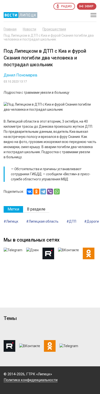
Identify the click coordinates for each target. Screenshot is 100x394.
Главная (10, 29)
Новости (29, 29)
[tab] (13, 209)
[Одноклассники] (36, 191)
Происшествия (54, 29)
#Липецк (11, 221)
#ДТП (71, 221)
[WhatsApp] (57, 191)
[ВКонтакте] (30, 191)
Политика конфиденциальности (31, 380)
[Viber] (50, 191)
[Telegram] (43, 191)
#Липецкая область (42, 221)
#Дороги (91, 221)
